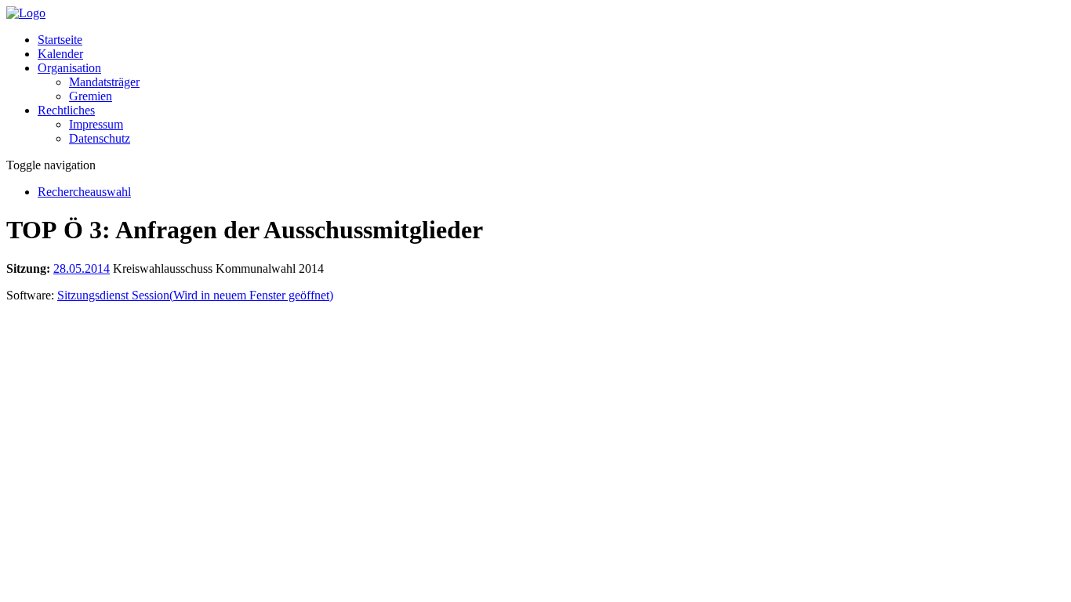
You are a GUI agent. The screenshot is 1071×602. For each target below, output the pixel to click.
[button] (69, 67)
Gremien (90, 96)
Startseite (60, 39)
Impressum (96, 124)
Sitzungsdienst (195, 295)
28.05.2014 (81, 268)
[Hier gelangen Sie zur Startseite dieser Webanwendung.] (25, 13)
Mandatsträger (104, 82)
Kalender (60, 53)
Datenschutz (99, 138)
